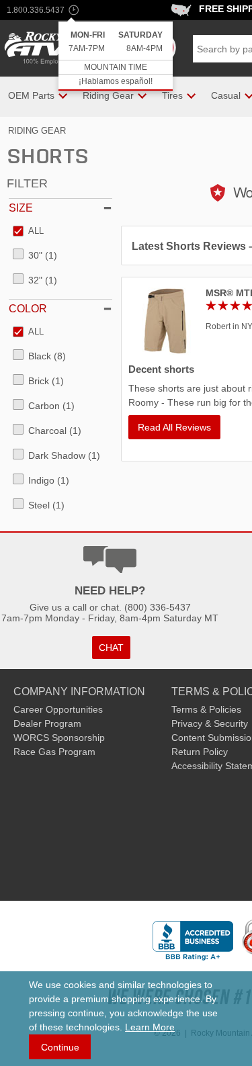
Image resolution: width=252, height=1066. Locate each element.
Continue (60, 1047)
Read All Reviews (174, 427)
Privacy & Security (209, 723)
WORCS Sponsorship (59, 737)
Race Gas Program (54, 751)
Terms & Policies (206, 709)
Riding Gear (37, 131)
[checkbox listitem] (28, 232)
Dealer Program (47, 723)
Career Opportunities (58, 709)
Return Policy (199, 751)
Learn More (150, 1027)
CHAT (111, 647)
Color (28, 308)
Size (21, 208)
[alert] (115, 56)
